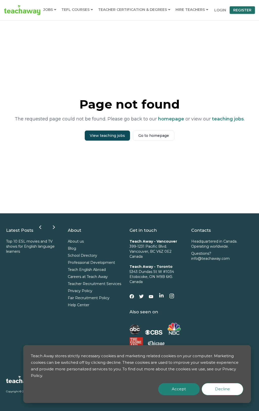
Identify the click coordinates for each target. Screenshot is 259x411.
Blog (72, 248)
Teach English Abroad (87, 269)
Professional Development (91, 262)
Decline (222, 389)
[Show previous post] (40, 227)
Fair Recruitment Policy (89, 298)
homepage (171, 119)
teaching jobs (228, 119)
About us (76, 241)
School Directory (82, 255)
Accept (179, 389)
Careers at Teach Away (88, 276)
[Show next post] (54, 227)
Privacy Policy (80, 291)
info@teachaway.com (210, 258)
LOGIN (220, 10)
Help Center (78, 305)
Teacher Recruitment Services (94, 283)
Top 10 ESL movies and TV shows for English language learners (30, 246)
